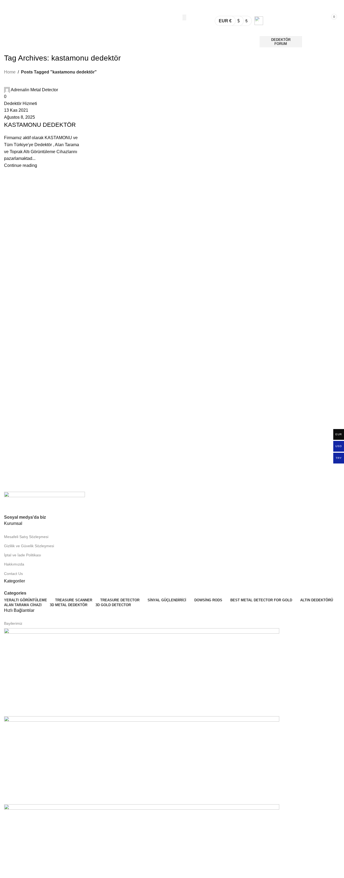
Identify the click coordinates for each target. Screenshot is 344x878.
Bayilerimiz (13, 623)
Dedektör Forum (281, 42)
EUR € (225, 21)
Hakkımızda (14, 564)
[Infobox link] (281, 21)
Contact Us (13, 573)
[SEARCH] (184, 17)
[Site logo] (36, 20)
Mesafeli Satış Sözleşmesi (26, 537)
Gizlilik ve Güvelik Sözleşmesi (29, 546)
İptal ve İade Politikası (22, 555)
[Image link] (44, 502)
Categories (15, 593)
